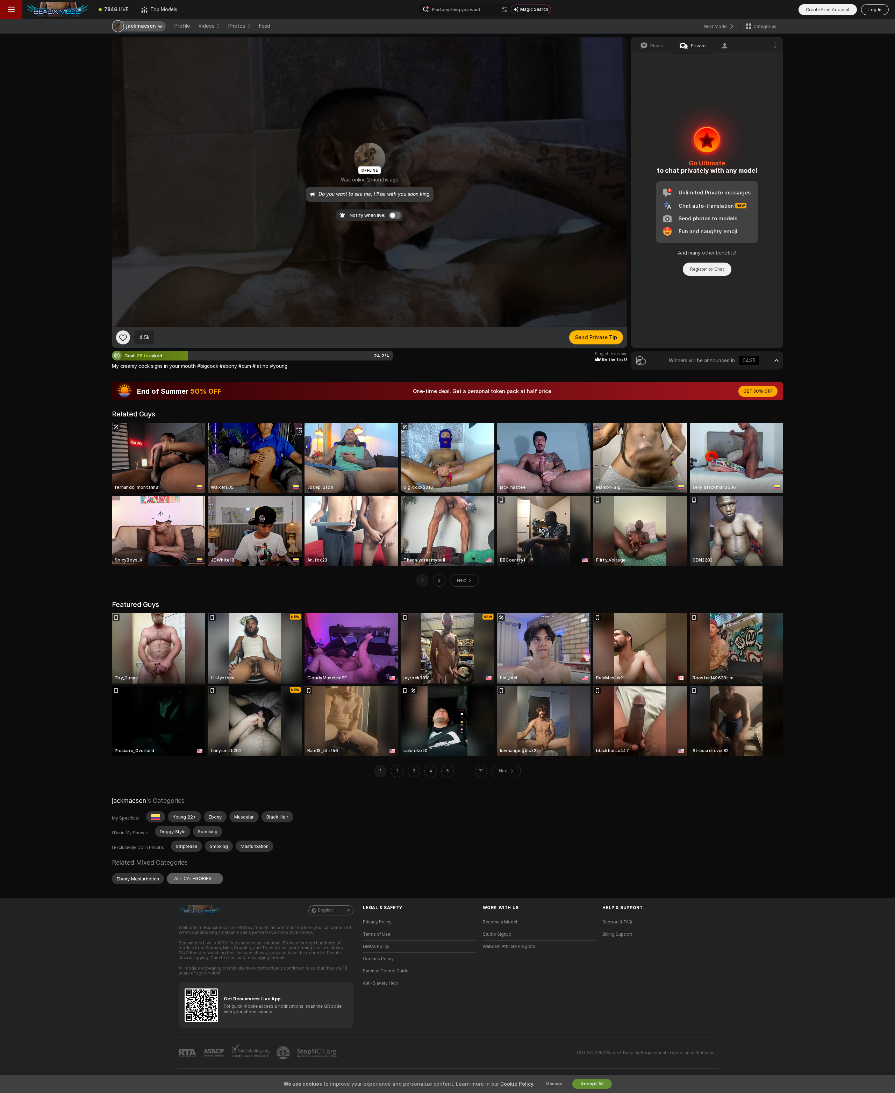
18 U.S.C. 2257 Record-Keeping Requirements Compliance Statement (646, 1052)
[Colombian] (155, 816)
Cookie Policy (516, 1084)
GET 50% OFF (758, 391)
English (325, 910)
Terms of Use (376, 934)
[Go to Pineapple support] (284, 1052)
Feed (264, 26)
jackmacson (129, 800)
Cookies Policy (378, 958)
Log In (874, 9)
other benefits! (719, 253)
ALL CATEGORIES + (195, 878)
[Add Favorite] (123, 337)
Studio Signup (497, 934)
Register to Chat (707, 269)
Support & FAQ (617, 922)
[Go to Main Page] (57, 9)
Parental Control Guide (385, 971)
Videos (209, 26)
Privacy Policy (377, 922)
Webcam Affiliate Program (509, 946)
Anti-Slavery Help (380, 983)
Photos (239, 26)
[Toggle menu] (11, 9)
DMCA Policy (376, 946)
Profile (182, 26)
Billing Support (617, 934)
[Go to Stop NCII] (317, 1053)
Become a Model (500, 922)
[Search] (504, 9)
